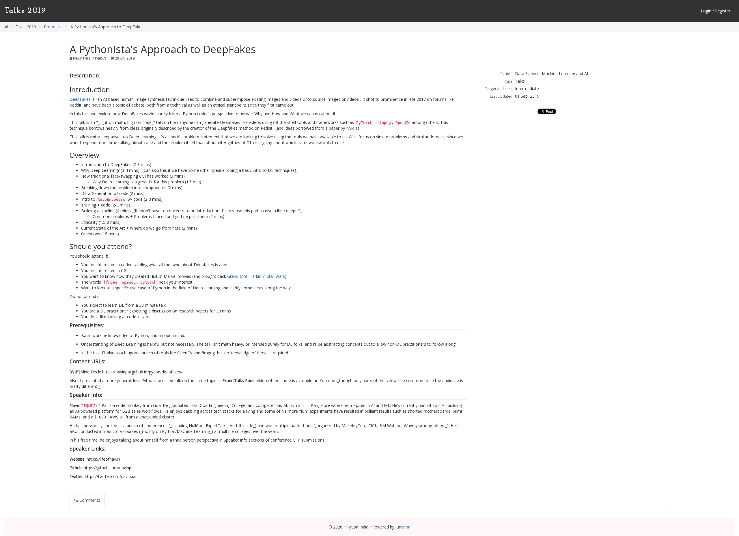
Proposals (53, 26)
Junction (402, 527)
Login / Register (715, 11)
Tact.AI (438, 405)
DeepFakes (80, 99)
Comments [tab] (89, 500)
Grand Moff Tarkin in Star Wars (256, 276)
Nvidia (352, 128)
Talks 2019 (25, 11)
